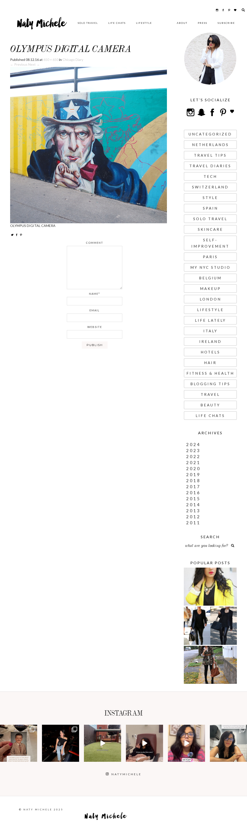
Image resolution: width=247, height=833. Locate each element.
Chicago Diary (72, 60)
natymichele (18, 728)
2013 (193, 510)
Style (210, 197)
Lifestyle (144, 22)
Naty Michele (41, 25)
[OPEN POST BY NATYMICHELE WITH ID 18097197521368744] (18, 743)
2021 (193, 462)
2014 (193, 504)
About (182, 22)
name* (94, 293)
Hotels (210, 352)
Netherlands (210, 144)
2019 (193, 474)
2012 (193, 516)
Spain (210, 208)
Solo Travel (88, 22)
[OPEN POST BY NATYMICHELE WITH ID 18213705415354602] (60, 743)
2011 (193, 522)
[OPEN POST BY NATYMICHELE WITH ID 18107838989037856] (228, 743)
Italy (210, 331)
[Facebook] (16, 235)
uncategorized (210, 134)
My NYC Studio (210, 267)
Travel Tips (210, 155)
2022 (193, 456)
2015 (193, 498)
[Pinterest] (21, 235)
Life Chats (117, 22)
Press (202, 22)
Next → (34, 64)
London (210, 299)
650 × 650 (50, 60)
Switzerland (210, 187)
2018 (193, 480)
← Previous (18, 64)
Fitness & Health (210, 373)
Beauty (210, 405)
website (94, 326)
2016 (193, 492)
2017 (193, 486)
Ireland (210, 341)
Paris (210, 257)
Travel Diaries (210, 166)
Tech (210, 176)
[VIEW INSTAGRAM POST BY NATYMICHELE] (33, 757)
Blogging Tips (210, 384)
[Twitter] (12, 235)
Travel (210, 394)
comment (94, 242)
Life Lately (210, 320)
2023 (193, 450)
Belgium (210, 278)
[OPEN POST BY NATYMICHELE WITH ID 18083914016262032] (102, 743)
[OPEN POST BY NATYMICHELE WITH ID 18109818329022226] (186, 743)
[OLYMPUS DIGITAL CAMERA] (88, 145)
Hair (210, 362)
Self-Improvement (210, 243)
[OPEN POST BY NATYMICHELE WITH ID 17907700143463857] (144, 743)
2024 (193, 444)
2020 (193, 468)
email (94, 310)
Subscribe (226, 22)
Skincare (210, 229)
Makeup (210, 288)
